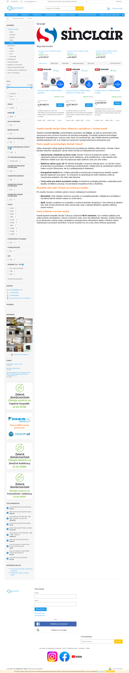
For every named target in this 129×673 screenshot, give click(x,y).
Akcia (13, 96)
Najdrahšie (65, 63)
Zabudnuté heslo (40, 616)
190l (12, 271)
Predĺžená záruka (72, 648)
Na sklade (14, 94)
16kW (13, 225)
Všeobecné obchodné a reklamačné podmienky (62, 2)
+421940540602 (14, 295)
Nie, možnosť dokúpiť (18, 268)
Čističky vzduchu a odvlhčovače (17, 70)
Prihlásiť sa (40, 609)
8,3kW (13, 211)
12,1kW (13, 220)
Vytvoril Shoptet (118, 669)
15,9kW (13, 234)
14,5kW (13, 223)
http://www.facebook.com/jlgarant (20, 298)
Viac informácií (101, 671)
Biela (13, 117)
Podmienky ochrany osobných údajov (20, 574)
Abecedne (91, 63)
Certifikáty (81, 648)
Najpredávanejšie (78, 63)
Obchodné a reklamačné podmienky (50, 648)
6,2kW (13, 208)
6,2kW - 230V (41, 120)
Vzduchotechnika (13, 62)
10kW (13, 217)
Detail (60, 105)
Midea (11, 40)
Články (88, 648)
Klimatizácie (11, 46)
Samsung (12, 35)
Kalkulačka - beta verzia (14, 364)
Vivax (11, 54)
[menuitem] (11, 14)
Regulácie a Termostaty (15, 65)
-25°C (13, 152)
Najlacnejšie (54, 63)
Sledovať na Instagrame (21, 355)
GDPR (64, 648)
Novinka (13, 99)
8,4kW (13, 214)
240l (12, 274)
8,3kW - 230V (51, 120)
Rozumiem (110, 671)
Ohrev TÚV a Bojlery (14, 73)
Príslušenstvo (12, 59)
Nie (12, 251)
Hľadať (79, 8)
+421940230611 (14, 293)
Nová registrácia (40, 613)
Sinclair (12, 43)
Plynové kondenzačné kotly (16, 67)
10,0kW (13, 231)
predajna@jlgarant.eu (16, 290)
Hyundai (12, 37)
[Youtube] (77, 657)
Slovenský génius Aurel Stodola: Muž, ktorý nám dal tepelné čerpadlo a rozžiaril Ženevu (18, 374)
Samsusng (13, 57)
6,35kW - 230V (99, 120)
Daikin (11, 32)
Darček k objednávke (13, 368)
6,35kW (13, 228)
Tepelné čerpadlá (13, 29)
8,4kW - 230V (109, 120)
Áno (12, 125)
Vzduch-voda (15, 161)
